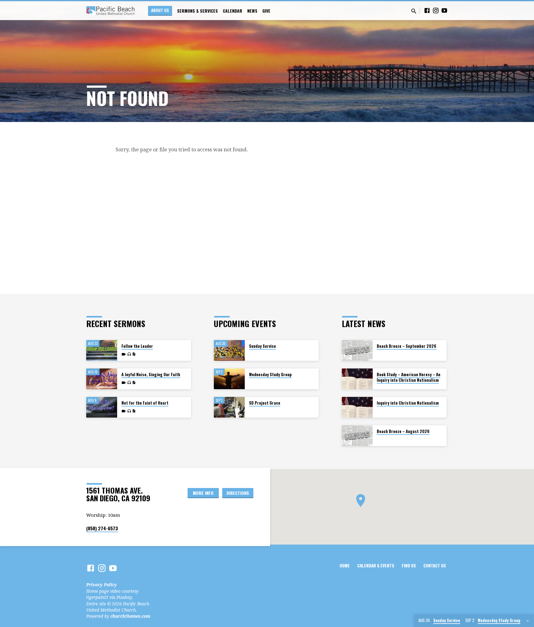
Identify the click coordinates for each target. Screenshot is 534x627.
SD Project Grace (264, 403)
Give (266, 11)
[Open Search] (413, 10)
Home (345, 565)
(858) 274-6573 (102, 528)
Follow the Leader (137, 346)
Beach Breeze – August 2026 (403, 431)
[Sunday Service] (229, 350)
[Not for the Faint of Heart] (101, 407)
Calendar (232, 11)
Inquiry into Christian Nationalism (408, 403)
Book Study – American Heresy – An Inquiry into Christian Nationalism (408, 377)
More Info (203, 493)
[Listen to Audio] (129, 354)
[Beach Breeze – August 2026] (357, 435)
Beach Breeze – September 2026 (406, 346)
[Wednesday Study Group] (229, 378)
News (252, 11)
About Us (160, 10)
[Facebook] (427, 10)
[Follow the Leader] (101, 350)
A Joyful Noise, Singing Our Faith (150, 374)
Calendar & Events (375, 565)
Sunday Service (262, 346)
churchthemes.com (130, 616)
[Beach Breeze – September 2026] (357, 350)
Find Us (409, 565)
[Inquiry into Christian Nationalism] (357, 407)
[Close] (528, 621)
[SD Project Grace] (229, 407)
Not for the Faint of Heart (144, 403)
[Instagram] (435, 10)
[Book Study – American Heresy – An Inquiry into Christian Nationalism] (357, 378)
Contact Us (434, 565)
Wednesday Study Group (270, 374)
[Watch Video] (123, 354)
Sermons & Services (197, 11)
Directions (238, 493)
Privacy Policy (101, 584)
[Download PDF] (134, 354)
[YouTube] (444, 10)
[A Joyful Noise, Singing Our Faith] (101, 378)
